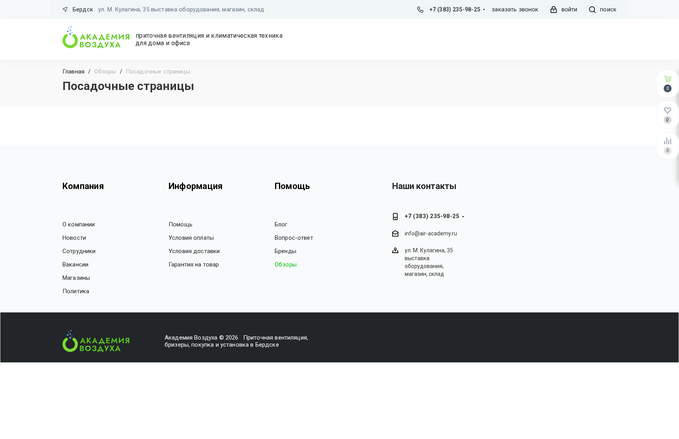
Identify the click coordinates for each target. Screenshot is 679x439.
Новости (74, 237)
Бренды (285, 251)
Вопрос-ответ (294, 237)
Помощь (181, 224)
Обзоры (286, 264)
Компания (83, 186)
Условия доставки (194, 251)
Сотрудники (79, 251)
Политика (75, 291)
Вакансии (75, 264)
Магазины (76, 277)
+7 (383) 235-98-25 (454, 9)
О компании (78, 224)
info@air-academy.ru (431, 234)
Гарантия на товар (194, 264)
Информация (196, 186)
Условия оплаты (191, 237)
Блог (281, 224)
